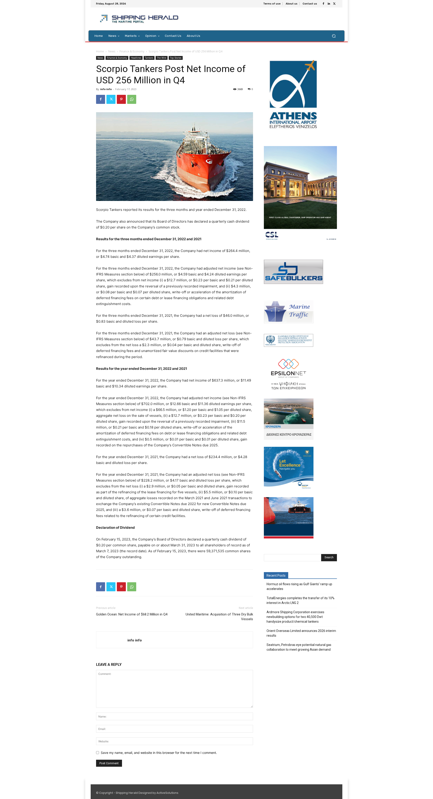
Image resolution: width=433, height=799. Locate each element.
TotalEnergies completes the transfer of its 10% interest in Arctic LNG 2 (300, 600)
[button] (333, 35)
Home (100, 51)
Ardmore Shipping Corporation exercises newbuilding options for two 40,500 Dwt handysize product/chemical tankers (295, 616)
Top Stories (175, 57)
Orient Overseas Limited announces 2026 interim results (301, 633)
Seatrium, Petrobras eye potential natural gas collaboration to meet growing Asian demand (299, 647)
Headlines (136, 57)
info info (106, 89)
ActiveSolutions (167, 792)
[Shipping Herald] (140, 19)
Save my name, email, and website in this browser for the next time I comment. (159, 753)
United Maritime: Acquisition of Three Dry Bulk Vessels (219, 616)
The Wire (161, 57)
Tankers (149, 57)
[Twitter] (334, 4)
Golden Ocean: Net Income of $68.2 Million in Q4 (131, 614)
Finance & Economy (132, 51)
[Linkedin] (329, 4)
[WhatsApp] (131, 99)
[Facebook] (323, 4)
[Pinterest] (121, 99)
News (111, 51)
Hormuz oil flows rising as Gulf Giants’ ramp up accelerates (299, 586)
